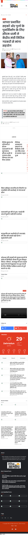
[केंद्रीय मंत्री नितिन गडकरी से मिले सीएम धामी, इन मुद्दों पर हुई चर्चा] (5, 364)
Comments (22, 358)
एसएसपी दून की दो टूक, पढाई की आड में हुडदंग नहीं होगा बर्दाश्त (7, 413)
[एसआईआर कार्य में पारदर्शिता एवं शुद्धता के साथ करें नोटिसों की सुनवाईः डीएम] (23, 508)
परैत (5, 517)
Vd (2, 517)
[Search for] (26, 6)
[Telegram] (3, 534)
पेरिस (11, 517)
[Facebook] (0, 534)
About (12, 525)
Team (16, 525)
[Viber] (4, 534)
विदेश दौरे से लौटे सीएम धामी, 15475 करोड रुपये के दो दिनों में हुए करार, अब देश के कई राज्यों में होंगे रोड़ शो (18, 392)
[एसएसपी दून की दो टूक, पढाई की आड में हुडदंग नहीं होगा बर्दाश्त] (7, 407)
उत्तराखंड (4, 19)
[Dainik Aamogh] (14, 6)
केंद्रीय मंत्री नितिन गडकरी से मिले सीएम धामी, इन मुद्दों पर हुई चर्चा (17, 363)
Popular (4, 358)
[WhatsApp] (2, 534)
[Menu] (1, 6)
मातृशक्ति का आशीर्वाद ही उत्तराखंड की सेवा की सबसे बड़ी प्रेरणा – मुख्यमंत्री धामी (21, 413)
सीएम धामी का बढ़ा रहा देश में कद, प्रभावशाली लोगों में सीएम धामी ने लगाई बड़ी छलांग (17, 370)
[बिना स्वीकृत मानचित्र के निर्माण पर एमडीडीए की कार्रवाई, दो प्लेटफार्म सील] (5, 502)
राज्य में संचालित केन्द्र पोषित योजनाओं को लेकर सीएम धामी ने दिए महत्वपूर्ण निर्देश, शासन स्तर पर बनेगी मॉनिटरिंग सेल (18, 385)
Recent (13, 358)
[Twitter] (1, 534)
